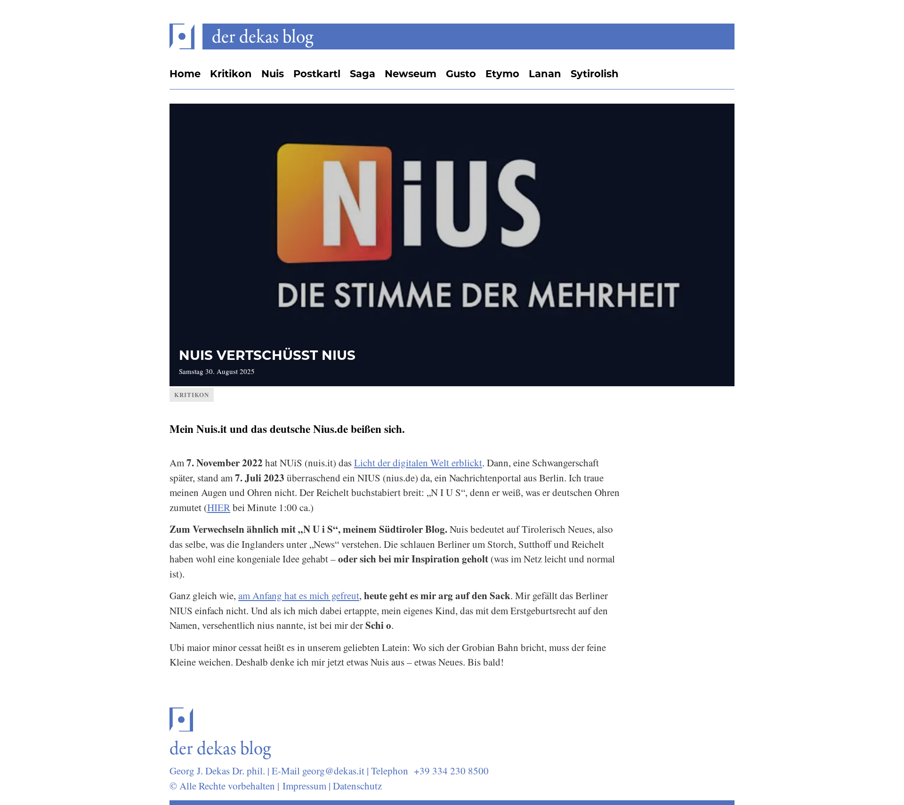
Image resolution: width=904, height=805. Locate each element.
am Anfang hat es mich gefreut (298, 595)
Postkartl (316, 74)
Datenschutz (357, 785)
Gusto (461, 74)
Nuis (272, 74)
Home (185, 74)
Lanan (545, 74)
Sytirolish (595, 74)
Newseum (410, 74)
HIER (218, 507)
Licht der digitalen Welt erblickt (418, 462)
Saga (362, 74)
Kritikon (231, 74)
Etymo (502, 74)
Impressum (304, 785)
